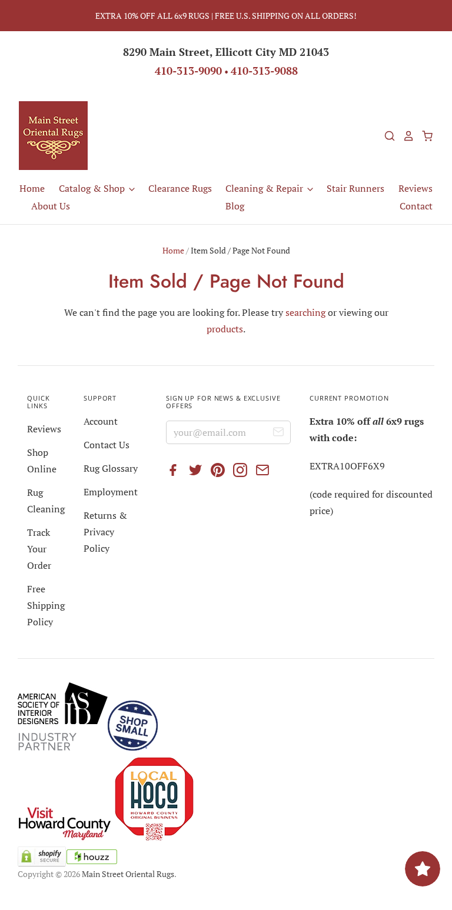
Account (101, 421)
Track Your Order (39, 549)
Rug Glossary (111, 468)
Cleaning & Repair (265, 188)
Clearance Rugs (180, 188)
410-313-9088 (264, 71)
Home (32, 188)
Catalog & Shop (93, 188)
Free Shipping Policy (46, 605)
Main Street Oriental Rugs (128, 873)
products (225, 328)
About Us (50, 205)
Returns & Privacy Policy (105, 532)
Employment (111, 491)
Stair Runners (355, 188)
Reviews (415, 188)
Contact (416, 205)
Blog (234, 205)
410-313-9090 (188, 71)
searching (305, 312)
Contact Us (106, 444)
